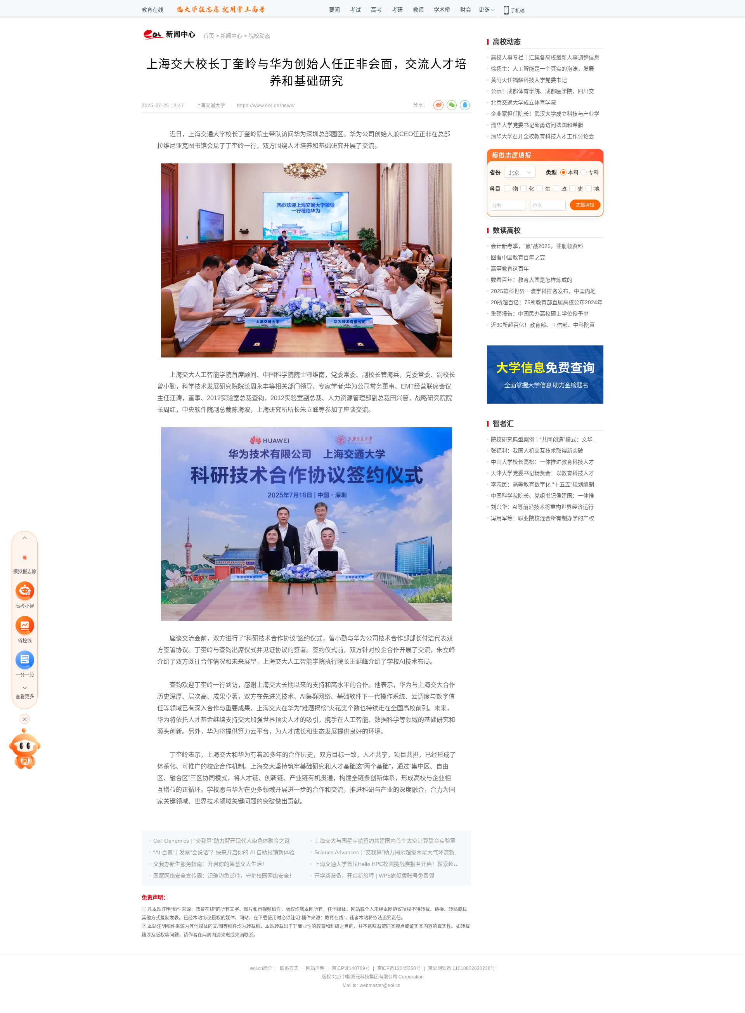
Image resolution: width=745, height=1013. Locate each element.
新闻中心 (231, 36)
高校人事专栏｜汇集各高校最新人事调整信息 (545, 57)
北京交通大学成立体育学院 (523, 102)
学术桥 (442, 10)
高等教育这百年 (510, 268)
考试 (355, 10)
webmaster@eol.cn (380, 985)
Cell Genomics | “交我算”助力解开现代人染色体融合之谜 (221, 841)
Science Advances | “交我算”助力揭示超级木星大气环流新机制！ (392, 852)
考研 (397, 10)
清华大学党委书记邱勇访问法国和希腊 (537, 125)
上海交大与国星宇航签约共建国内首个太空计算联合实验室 (385, 841)
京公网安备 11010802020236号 (461, 968)
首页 (208, 36)
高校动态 (507, 42)
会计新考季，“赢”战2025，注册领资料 (537, 246)
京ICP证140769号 (351, 968)
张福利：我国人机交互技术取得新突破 (537, 451)
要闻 (334, 10)
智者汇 (503, 424)
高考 (376, 10)
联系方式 (289, 968)
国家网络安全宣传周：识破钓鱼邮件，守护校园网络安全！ (224, 875)
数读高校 (507, 230)
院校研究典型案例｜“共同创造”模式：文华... (544, 439)
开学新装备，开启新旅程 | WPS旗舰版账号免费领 (374, 875)
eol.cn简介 (261, 968)
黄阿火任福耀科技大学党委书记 (529, 80)
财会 (465, 10)
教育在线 (152, 10)
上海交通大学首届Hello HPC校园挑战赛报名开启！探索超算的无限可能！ (403, 864)
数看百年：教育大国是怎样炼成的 (531, 280)
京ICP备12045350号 (399, 968)
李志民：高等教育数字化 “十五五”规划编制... (545, 484)
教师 (418, 10)
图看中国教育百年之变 (518, 257)
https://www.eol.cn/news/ (266, 105)
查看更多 (25, 696)
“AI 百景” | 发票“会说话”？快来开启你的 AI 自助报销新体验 (224, 852)
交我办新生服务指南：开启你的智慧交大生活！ (210, 864)
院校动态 (259, 36)
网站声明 (315, 968)
